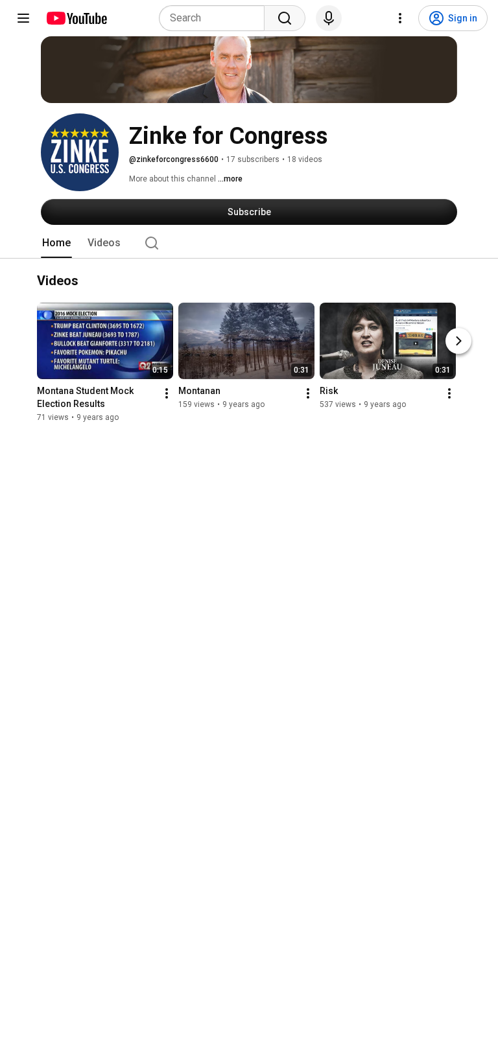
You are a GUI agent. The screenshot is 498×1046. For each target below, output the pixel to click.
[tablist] (249, 243)
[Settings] (400, 18)
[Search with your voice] (329, 18)
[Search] (284, 18)
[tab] (56, 243)
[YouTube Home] (76, 18)
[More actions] (167, 394)
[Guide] (23, 18)
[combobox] (215, 18)
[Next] (458, 341)
